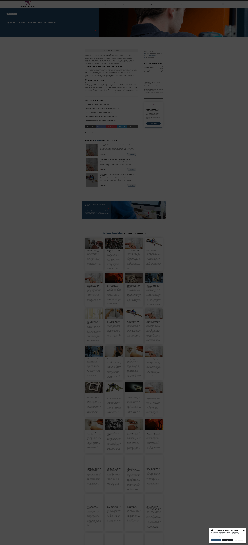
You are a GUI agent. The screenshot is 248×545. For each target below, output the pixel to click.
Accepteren (216, 540)
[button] (244, 530)
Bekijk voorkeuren (239, 540)
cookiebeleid (216, 536)
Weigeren (228, 540)
